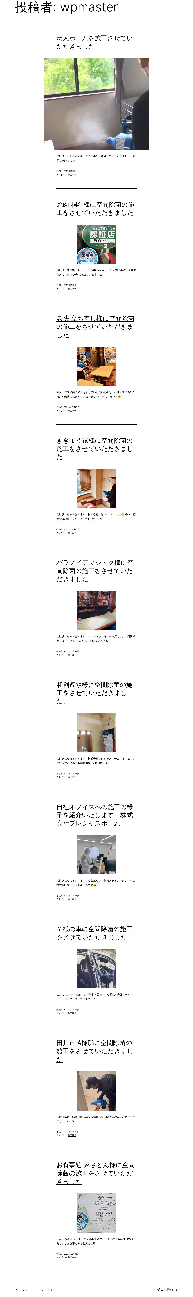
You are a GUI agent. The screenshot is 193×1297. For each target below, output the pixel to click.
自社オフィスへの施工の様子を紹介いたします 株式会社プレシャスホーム (94, 815)
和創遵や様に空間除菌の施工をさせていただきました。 (94, 693)
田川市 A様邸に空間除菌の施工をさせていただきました (94, 1051)
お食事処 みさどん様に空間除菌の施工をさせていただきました (95, 1173)
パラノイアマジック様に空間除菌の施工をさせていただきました (94, 571)
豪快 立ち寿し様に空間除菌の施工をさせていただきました (95, 326)
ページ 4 (46, 1290)
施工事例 (72, 175)
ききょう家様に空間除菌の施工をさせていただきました (94, 448)
